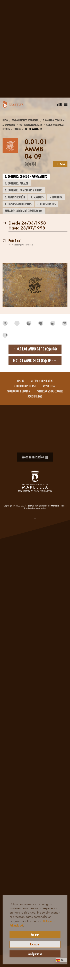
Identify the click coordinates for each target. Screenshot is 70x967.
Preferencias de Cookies (50, 391)
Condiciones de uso (25, 386)
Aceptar (35, 934)
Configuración (35, 954)
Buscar (20, 381)
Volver (62, 163)
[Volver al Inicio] (16, 104)
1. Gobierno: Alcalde (16, 183)
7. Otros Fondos (46, 204)
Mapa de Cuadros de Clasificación (23, 211)
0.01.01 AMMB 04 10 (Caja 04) (37, 349)
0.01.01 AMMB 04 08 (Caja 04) (33, 360)
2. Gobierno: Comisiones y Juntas (23, 190)
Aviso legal (49, 386)
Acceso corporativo (42, 381)
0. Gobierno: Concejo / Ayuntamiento (26, 176)
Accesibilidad (35, 396)
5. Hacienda (56, 197)
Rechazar (35, 944)
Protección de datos (18, 391)
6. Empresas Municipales (18, 204)
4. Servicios (37, 197)
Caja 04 (30, 164)
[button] (62, 104)
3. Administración (15, 197)
